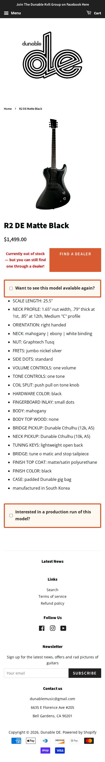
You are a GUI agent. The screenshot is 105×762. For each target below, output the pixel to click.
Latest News (52, 561)
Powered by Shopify (79, 732)
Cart (97, 13)
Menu (15, 12)
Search (52, 589)
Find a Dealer (75, 254)
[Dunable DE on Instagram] (52, 629)
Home (8, 109)
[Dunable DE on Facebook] (42, 629)
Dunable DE (51, 732)
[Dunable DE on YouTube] (63, 629)
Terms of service (52, 596)
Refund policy (52, 603)
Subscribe (85, 673)
